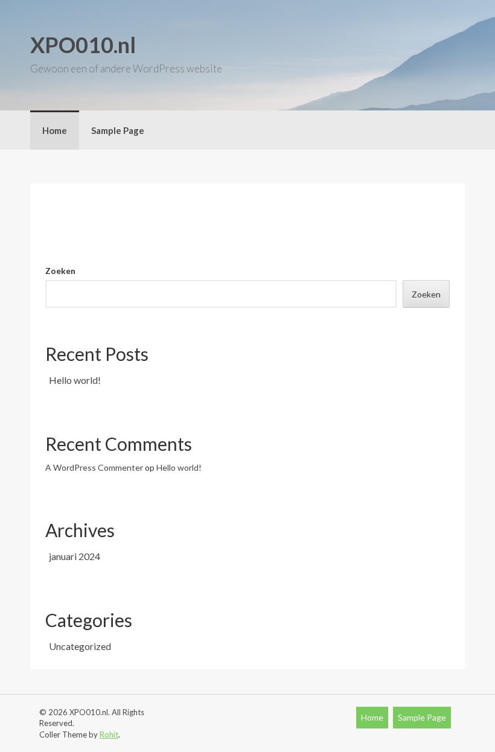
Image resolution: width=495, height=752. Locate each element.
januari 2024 (74, 556)
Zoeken (60, 271)
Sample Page (117, 130)
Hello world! (75, 380)
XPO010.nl (83, 44)
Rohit (109, 734)
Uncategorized (80, 646)
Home (54, 130)
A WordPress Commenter (94, 467)
